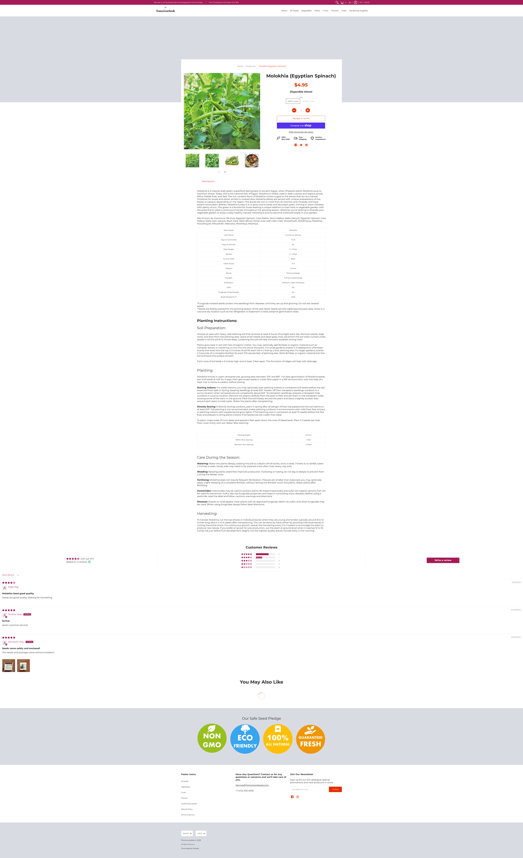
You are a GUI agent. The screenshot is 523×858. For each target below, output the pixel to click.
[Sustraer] (294, 110)
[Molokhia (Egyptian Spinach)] (192, 160)
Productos (251, 66)
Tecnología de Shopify (190, 848)
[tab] (208, 181)
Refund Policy (187, 809)
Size (301, 97)
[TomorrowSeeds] (165, 10)
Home (240, 66)
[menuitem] (337, 2)
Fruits (183, 792)
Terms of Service (187, 815)
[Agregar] (308, 110)
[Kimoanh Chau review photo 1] (8, 665)
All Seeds (184, 781)
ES (361, 2)
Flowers (184, 798)
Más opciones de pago (301, 132)
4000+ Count (293, 101)
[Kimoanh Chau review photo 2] (23, 665)
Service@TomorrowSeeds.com (252, 785)
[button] (346, 2)
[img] (8, 582)
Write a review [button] (443, 560)
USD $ (366, 2)
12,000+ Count (308, 101)
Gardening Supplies (189, 804)
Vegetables (185, 787)
